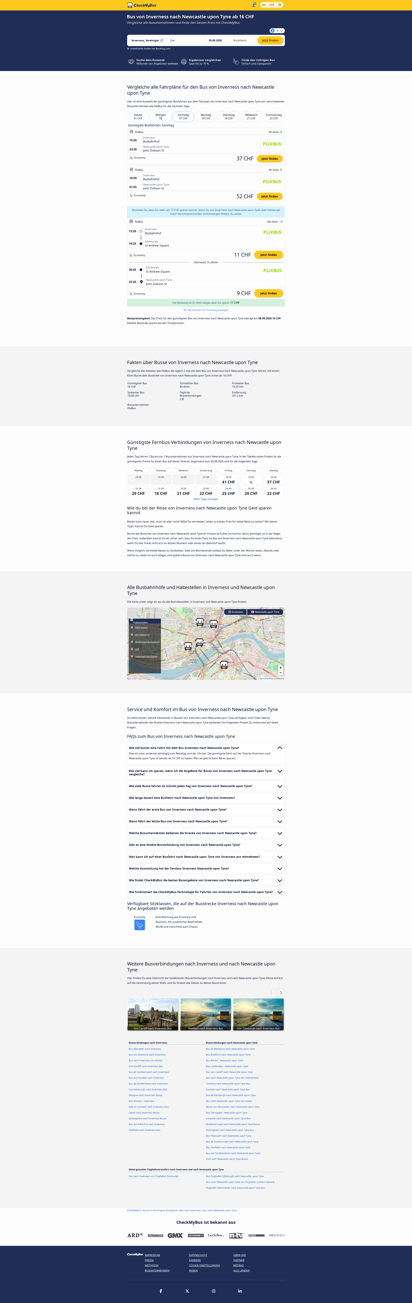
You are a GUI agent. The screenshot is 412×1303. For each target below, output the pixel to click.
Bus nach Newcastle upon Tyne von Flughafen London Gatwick (240, 1182)
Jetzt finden (270, 159)
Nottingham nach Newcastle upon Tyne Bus (230, 1130)
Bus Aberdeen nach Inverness (145, 1048)
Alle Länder (241, 1270)
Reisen (193, 1270)
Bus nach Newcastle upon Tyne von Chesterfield (232, 1077)
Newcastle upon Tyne (266, 611)
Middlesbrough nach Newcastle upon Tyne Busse (233, 1124)
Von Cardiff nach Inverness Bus (146, 1066)
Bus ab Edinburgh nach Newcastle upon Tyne (231, 1095)
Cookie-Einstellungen (204, 1265)
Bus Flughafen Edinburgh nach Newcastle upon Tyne (235, 1176)
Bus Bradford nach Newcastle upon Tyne (228, 1054)
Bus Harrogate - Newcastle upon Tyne (226, 1112)
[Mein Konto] (253, 4)
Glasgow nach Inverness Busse (145, 1095)
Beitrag (238, 1265)
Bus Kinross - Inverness (141, 1101)
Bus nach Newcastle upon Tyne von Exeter (229, 1101)
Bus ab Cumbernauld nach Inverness (149, 1072)
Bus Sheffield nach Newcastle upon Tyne (228, 1147)
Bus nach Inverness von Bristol (145, 1060)
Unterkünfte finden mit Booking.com (150, 48)
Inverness (237, 611)
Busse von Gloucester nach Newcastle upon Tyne (232, 1106)
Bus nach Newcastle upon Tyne (220, 1210)
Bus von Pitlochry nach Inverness (147, 1124)
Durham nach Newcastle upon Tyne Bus (228, 1089)
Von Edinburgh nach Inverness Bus (148, 1089)
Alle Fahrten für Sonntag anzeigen (208, 310)
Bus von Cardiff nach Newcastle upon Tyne (229, 1072)
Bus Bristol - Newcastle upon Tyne (224, 1060)
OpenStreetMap (266, 678)
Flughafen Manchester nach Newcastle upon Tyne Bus (235, 1187)
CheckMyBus (134, 1210)
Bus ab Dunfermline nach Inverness (148, 1083)
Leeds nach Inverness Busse (144, 1112)
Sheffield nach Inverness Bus (144, 1130)
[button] (200, 622)
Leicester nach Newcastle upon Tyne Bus (228, 1118)
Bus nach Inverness (190, 1210)
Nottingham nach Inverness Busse (147, 1118)
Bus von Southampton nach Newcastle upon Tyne (233, 1153)
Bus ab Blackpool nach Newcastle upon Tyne (230, 1048)
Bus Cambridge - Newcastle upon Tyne (227, 1066)
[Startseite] (141, 5)
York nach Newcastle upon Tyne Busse (227, 1158)
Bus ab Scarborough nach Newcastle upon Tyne (232, 1141)
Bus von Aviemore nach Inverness (147, 1054)
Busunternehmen (157, 1270)
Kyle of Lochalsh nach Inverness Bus (149, 1106)
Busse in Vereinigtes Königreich (160, 1210)
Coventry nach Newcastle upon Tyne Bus (228, 1083)
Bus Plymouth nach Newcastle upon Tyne (228, 1135)
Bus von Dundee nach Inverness (146, 1077)
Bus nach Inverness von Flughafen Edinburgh (153, 1176)
